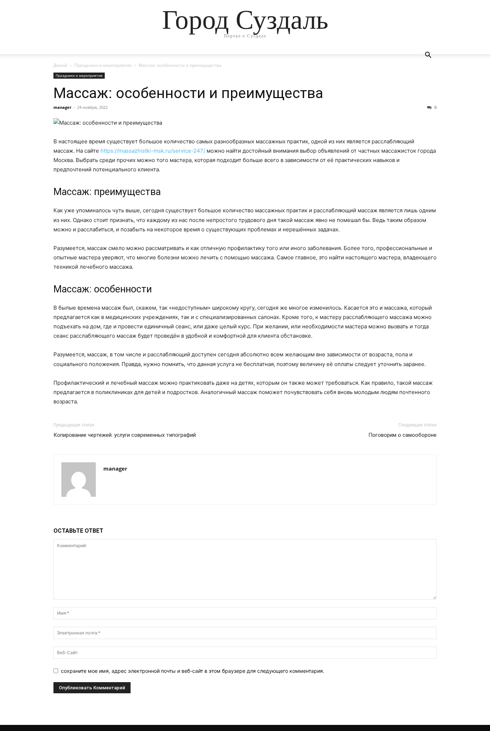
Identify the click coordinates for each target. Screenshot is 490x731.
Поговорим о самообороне (402, 435)
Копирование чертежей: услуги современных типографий (124, 435)
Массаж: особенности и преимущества (188, 93)
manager (62, 107)
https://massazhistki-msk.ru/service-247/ (152, 150)
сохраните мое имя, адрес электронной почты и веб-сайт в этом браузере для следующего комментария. (192, 671)
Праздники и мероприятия (103, 65)
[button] (428, 55)
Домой (60, 65)
